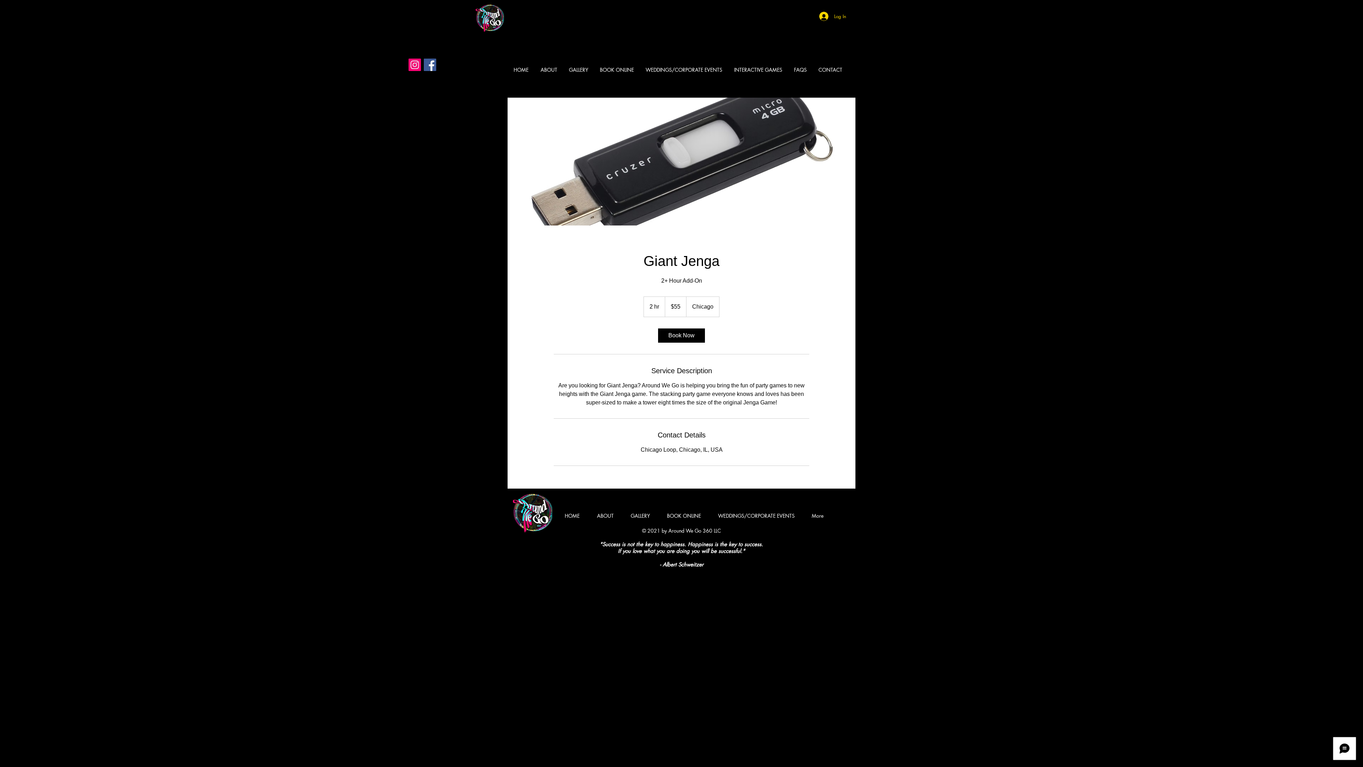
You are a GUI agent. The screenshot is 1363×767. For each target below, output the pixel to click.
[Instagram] (415, 65)
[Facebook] (430, 65)
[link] (681, 335)
